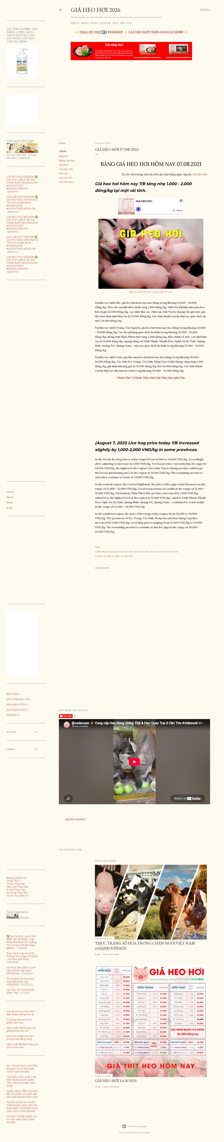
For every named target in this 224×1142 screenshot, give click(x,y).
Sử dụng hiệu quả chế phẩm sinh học (19, 1021)
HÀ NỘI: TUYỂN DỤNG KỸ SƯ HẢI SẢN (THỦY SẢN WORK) (22, 1119)
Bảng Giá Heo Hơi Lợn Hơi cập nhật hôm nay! (151, 292)
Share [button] (62, 143)
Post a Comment (111, 954)
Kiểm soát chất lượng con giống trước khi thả (21, 1029)
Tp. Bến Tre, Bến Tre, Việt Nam (118, 556)
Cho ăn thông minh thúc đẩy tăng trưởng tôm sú (21, 1013)
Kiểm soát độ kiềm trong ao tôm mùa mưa (22, 1046)
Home (10, 492)
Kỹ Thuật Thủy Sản (17, 892)
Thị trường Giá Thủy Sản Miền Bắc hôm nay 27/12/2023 (20, 981)
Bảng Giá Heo (67, 160)
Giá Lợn (63, 173)
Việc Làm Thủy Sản (17, 886)
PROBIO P (13, 715)
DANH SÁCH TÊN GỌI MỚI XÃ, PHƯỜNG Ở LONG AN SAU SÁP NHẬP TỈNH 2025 (22, 1094)
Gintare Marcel (143, 1132)
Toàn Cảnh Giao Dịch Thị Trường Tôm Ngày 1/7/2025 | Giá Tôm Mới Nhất (22, 956)
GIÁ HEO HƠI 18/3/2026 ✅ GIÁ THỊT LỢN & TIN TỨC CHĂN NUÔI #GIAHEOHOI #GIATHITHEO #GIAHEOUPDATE (22, 222)
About (75, 23)
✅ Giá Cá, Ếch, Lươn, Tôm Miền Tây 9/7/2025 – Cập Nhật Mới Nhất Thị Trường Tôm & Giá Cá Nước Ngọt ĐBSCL (22, 942)
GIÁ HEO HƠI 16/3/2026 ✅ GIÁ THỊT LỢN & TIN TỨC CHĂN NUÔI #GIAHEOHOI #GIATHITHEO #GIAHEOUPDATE (22, 263)
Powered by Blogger (137, 1126)
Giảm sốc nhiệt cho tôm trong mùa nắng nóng (20, 1038)
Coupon (105, 23)
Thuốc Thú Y (14, 880)
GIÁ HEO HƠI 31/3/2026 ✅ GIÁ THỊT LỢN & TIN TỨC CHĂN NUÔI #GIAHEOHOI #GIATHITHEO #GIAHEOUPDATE (22, 182)
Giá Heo (63, 164)
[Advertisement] (132, 87)
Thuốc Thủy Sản (16, 883)
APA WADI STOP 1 (17, 704)
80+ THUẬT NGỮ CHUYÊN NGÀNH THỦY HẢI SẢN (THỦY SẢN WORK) (22, 1068)
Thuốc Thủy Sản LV (17, 895)
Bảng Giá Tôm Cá (16, 877)
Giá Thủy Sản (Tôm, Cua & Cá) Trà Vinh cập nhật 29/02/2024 (21, 970)
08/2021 (63, 156)
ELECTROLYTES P (17, 709)
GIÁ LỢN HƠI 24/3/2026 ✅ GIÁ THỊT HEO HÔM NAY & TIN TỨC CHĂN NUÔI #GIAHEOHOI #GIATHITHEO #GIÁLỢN (22, 202)
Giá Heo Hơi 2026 (95, 10)
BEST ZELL (13, 694)
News (85, 23)
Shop (94, 23)
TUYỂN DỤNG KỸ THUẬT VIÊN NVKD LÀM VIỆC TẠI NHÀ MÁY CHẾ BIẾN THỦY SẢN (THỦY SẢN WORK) (22, 1107)
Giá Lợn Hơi (65, 177)
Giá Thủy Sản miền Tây (170, 377)
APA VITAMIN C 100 (18, 699)
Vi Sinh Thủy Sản (16, 889)
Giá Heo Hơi (66, 169)
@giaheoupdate (75, 819)
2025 (115, 23)
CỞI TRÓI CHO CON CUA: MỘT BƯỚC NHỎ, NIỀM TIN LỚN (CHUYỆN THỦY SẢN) (21, 1081)
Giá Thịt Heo (66, 182)
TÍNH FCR (125, 23)
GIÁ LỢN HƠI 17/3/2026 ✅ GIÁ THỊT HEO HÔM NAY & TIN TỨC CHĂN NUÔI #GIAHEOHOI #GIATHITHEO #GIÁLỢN (22, 242)
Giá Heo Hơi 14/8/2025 (116, 1080)
